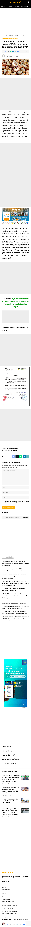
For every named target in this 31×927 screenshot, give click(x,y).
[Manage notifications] (3, 923)
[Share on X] (8, 51)
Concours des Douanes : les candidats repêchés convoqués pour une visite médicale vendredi (14, 576)
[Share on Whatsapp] (10, 51)
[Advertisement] (15, 14)
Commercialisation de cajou (9, 450)
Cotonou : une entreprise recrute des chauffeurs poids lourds (10, 801)
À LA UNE (4, 38)
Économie (14, 38)
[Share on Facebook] (6, 51)
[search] (28, 2)
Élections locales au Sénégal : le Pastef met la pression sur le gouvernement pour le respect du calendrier (15, 583)
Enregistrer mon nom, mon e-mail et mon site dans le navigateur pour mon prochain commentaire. (16, 502)
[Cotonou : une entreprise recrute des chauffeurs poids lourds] (25, 800)
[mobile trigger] (3, 2)
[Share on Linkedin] (13, 51)
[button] (15, 51)
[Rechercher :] (12, 517)
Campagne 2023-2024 (13, 448)
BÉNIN (9, 38)
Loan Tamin (8, 55)
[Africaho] (15, 2)
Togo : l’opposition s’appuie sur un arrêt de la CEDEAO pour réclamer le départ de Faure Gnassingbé (15, 619)
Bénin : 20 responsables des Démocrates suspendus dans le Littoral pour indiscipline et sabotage (15, 596)
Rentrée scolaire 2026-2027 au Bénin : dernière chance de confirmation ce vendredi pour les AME (15, 563)
